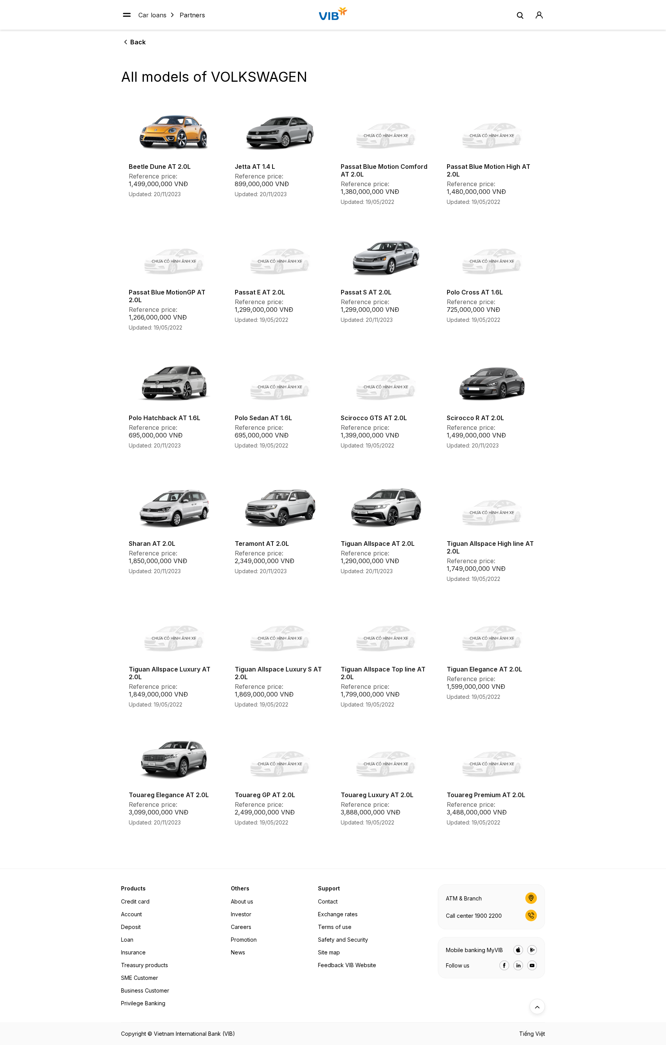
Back (138, 42)
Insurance (133, 952)
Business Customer (145, 990)
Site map (329, 952)
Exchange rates (338, 914)
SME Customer (139, 977)
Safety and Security (343, 939)
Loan (127, 939)
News (238, 952)
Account (131, 914)
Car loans (152, 15)
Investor (241, 914)
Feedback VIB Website (347, 965)
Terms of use (335, 927)
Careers (241, 927)
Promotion (244, 939)
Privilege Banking (143, 1003)
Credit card (135, 901)
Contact (328, 901)
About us (242, 901)
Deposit (131, 927)
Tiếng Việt (532, 1033)
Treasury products (144, 965)
